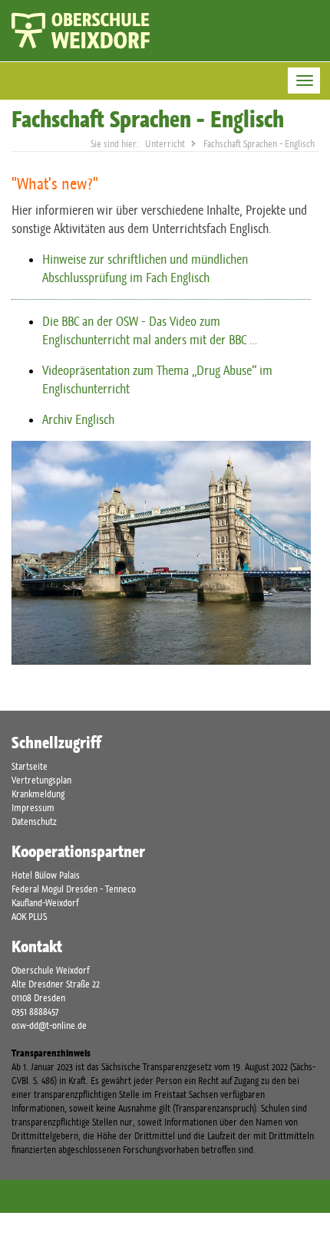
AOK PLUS (29, 916)
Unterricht (165, 143)
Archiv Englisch (78, 419)
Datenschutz (34, 821)
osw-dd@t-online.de (49, 1025)
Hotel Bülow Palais (46, 875)
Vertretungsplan (41, 780)
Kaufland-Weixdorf (45, 902)
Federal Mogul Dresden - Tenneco (74, 888)
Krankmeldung (38, 793)
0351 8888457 (35, 1011)
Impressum (33, 807)
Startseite (30, 766)
